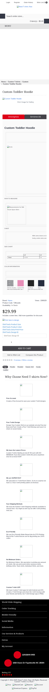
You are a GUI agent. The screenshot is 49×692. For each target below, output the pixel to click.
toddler (5, 370)
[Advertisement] (24, 54)
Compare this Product (34, 355)
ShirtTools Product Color (12, 327)
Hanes (10, 300)
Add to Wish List (13, 355)
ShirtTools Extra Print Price (13, 330)
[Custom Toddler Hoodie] (24, 99)
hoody (38, 367)
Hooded (20, 367)
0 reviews (17, 360)
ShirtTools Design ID (10, 332)
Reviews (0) (35, 117)
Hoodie (12, 367)
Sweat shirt (30, 367)
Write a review (27, 360)
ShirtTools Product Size (12, 324)
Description (13, 117)
